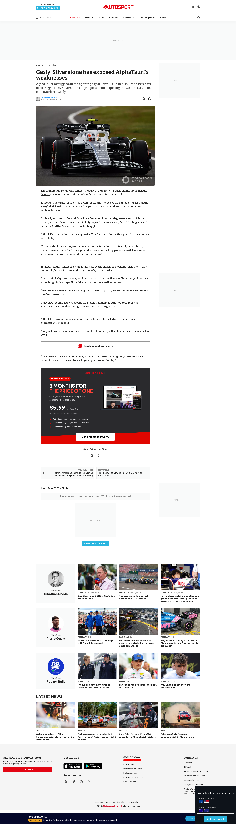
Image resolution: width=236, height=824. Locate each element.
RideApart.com (130, 782)
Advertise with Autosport (194, 776)
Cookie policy (119, 802)
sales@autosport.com (193, 784)
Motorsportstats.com (133, 777)
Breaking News (147, 17)
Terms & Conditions (102, 802)
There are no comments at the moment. (95, 496)
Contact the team (191, 780)
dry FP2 (45, 194)
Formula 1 (75, 17)
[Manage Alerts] (99, 455)
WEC (101, 17)
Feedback (188, 762)
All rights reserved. (131, 806)
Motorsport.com (130, 773)
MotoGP (89, 17)
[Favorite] (143, 98)
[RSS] (89, 781)
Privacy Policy (133, 802)
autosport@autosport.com (196, 771)
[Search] (199, 17)
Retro (163, 17)
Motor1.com (128, 764)
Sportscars (128, 17)
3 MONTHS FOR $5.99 (47, 8)
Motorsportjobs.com (132, 768)
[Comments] (150, 98)
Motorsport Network (112, 806)
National (113, 17)
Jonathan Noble (49, 98)
